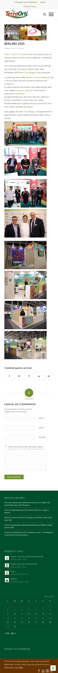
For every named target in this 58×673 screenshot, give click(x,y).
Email (41, 427)
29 (50, 622)
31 (15, 626)
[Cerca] (43, 14)
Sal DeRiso (19, 93)
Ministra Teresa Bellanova (38, 77)
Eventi (21, 48)
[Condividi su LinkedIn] (39, 376)
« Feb (6, 633)
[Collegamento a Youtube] (43, 671)
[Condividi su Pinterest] (29, 376)
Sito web (42, 437)
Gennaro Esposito (24, 90)
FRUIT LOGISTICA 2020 (15, 54)
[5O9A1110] (25, 32)
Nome (42, 418)
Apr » (13, 633)
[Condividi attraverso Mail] (48, 376)
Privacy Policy (30, 6)
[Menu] (50, 14)
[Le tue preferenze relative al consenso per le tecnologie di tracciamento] (53, 668)
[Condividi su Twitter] (19, 376)
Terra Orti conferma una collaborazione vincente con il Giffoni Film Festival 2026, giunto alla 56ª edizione (27, 503)
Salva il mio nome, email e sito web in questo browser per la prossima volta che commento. (26, 448)
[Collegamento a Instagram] (47, 671)
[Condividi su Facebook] (9, 376)
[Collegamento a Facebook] (39, 671)
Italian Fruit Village (26, 72)
